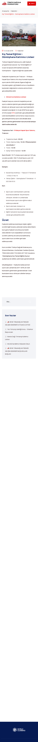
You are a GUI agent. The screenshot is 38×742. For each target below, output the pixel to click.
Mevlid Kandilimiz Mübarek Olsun (18, 344)
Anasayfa (5, 11)
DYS (13, 113)
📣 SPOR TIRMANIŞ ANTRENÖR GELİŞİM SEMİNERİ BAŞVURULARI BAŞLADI (17, 351)
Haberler (14, 11)
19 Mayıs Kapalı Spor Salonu (24, 130)
